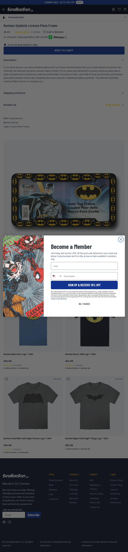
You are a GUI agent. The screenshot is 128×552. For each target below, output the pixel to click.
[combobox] (56, 276)
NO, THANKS (84, 303)
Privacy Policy (56, 298)
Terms (64, 298)
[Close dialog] (121, 239)
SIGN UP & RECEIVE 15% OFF (84, 285)
